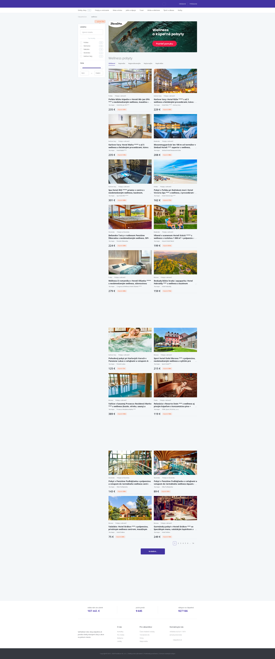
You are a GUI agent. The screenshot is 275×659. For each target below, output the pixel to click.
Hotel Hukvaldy (166, 286)
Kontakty (120, 632)
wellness (94, 17)
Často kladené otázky (147, 632)
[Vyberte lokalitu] (91, 32)
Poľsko (110, 96)
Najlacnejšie (148, 63)
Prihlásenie (193, 4)
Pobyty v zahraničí (120, 96)
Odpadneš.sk (82, 17)
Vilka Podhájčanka (122, 487)
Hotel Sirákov (121, 532)
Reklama (120, 638)
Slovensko (111, 232)
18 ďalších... (152, 551)
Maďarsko (157, 141)
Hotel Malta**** (122, 150)
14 (193, 543)
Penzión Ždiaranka (122, 241)
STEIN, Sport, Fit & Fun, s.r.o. (170, 409)
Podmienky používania (151, 653)
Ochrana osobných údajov (167, 653)
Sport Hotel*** (166, 364)
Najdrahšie (159, 63)
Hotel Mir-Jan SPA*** (123, 105)
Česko (156, 400)
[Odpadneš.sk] (86, 3)
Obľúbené (111, 63)
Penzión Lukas (121, 364)
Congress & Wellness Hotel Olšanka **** (129, 286)
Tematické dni (144, 635)
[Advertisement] (91, 111)
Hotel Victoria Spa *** (168, 196)
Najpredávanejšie (134, 63)
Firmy (142, 638)
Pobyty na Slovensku (123, 232)
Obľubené (182, 4)
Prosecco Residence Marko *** (126, 409)
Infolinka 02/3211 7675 (178, 632)
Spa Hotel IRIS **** (122, 196)
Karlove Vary (157, 96)
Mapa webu (144, 641)
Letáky (119, 641)
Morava (156, 277)
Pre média (120, 635)
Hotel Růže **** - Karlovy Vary (171, 105)
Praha (110, 277)
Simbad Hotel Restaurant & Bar (171, 150)
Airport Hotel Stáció (168, 241)
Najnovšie (121, 63)
